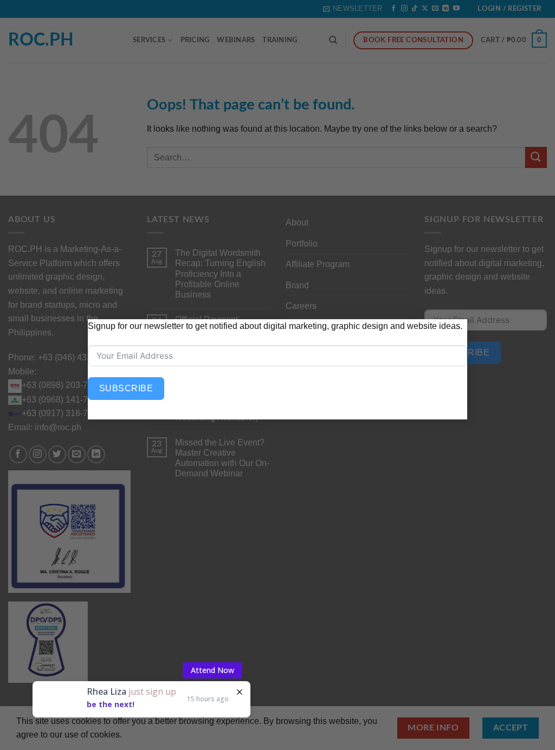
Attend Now (212, 670)
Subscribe (126, 388)
